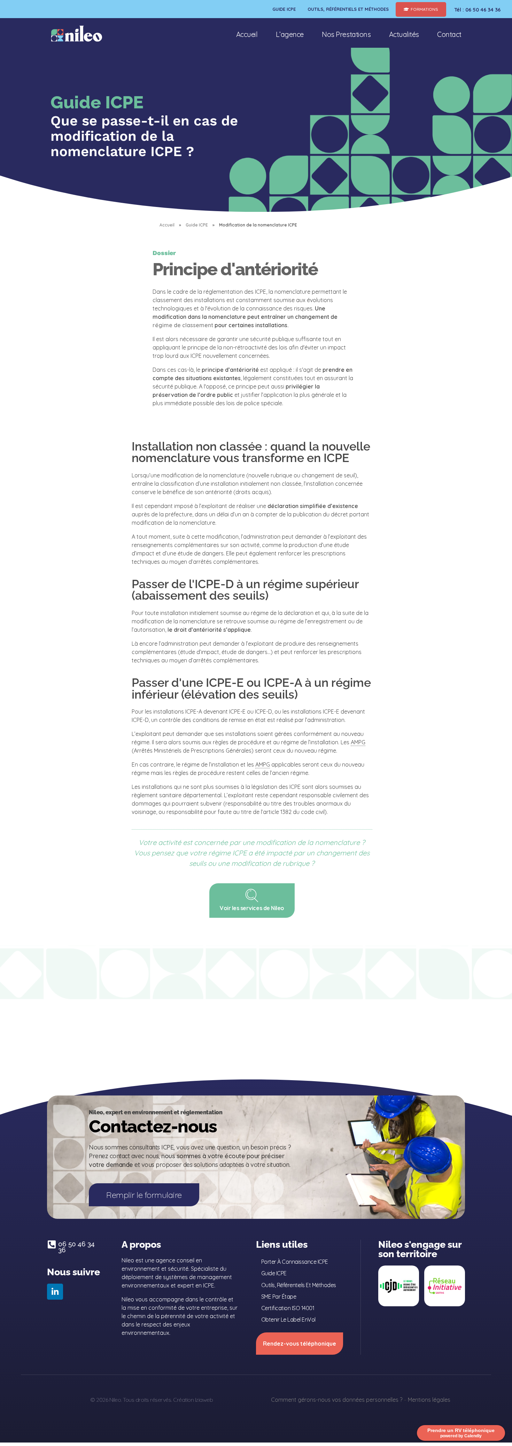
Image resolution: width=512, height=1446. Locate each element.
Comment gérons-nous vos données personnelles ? (336, 1399)
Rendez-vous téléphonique (299, 1343)
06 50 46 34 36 (76, 1247)
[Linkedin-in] (55, 1292)
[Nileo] (77, 33)
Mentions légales (429, 1399)
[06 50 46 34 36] (51, 1244)
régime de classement (183, 325)
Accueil (167, 225)
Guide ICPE (197, 225)
